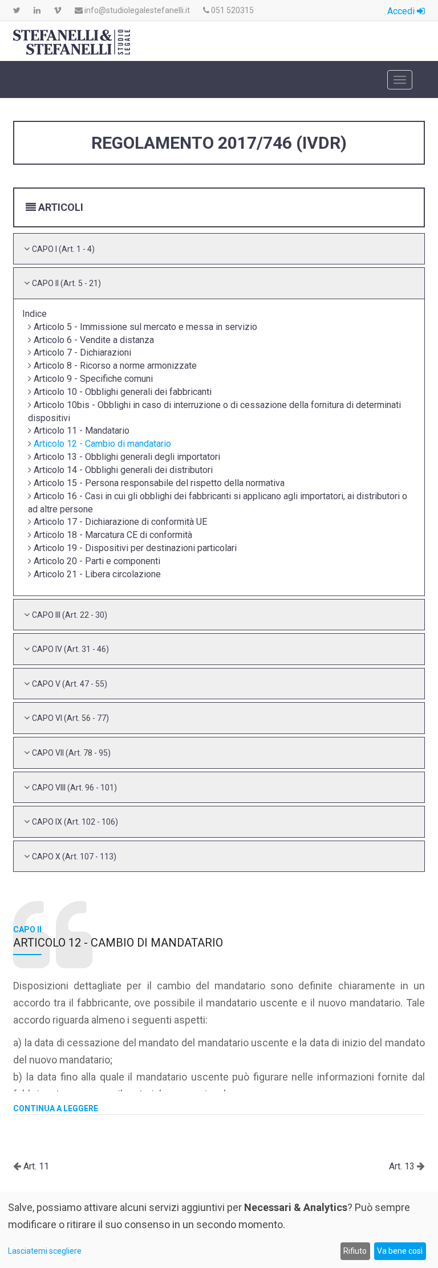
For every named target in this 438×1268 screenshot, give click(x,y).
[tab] (219, 249)
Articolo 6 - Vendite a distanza (94, 340)
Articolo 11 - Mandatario (81, 430)
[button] (63, 248)
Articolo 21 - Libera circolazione (97, 574)
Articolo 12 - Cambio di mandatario (102, 443)
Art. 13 (403, 1166)
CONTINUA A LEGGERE (55, 1108)
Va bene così (400, 1250)
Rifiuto (355, 1250)
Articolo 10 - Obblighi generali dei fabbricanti (123, 391)
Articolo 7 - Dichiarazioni (82, 352)
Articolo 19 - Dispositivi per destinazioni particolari (135, 548)
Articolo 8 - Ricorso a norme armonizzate (115, 365)
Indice (34, 313)
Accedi (402, 11)
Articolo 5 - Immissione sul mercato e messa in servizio (145, 326)
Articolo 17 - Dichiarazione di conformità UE (120, 521)
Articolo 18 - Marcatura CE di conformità (113, 534)
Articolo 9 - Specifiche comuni (93, 378)
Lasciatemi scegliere (45, 1250)
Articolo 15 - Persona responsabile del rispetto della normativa (159, 483)
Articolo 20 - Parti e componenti (97, 561)
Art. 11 (35, 1166)
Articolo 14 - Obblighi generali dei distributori (123, 469)
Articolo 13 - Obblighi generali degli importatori (127, 456)
